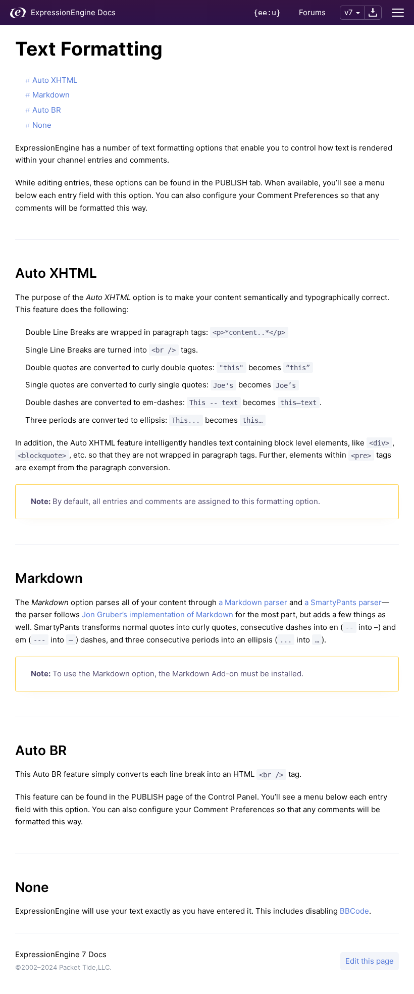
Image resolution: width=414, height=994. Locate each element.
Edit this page (369, 961)
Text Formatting (89, 48)
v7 (348, 12)
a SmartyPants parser (343, 602)
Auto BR (46, 110)
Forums (312, 12)
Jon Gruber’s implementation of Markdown (157, 614)
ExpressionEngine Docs (73, 12)
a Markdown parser (253, 602)
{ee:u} (267, 12)
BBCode (354, 911)
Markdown (51, 95)
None (41, 125)
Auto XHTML (54, 80)
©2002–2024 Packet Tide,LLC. (63, 967)
